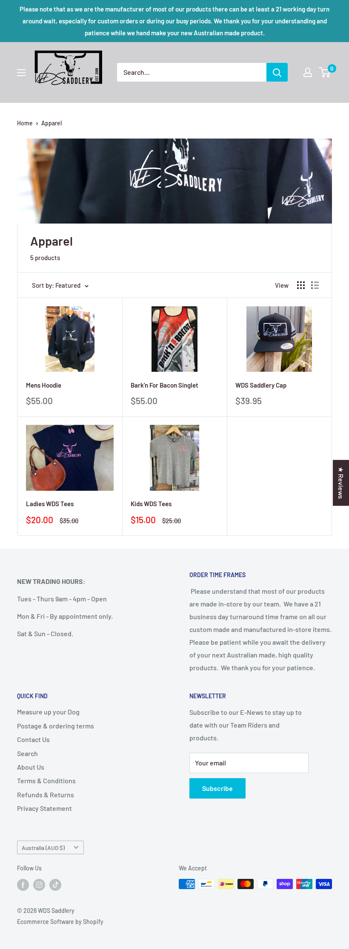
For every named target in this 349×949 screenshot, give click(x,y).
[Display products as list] (315, 285)
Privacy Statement (44, 808)
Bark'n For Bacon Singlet (164, 385)
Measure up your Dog (48, 712)
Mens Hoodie (43, 385)
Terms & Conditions (46, 780)
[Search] (277, 72)
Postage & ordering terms (55, 726)
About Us (30, 767)
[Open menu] (21, 72)
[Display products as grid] (301, 285)
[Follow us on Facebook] (23, 885)
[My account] (307, 72)
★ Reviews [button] (341, 483)
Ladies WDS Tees (50, 503)
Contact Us (33, 739)
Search (27, 753)
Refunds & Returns (45, 794)
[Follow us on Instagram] (39, 885)
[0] (325, 72)
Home (25, 123)
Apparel (51, 123)
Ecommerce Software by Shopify (60, 921)
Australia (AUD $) (43, 847)
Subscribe (217, 788)
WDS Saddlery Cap (260, 385)
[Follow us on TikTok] (55, 885)
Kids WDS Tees (151, 503)
